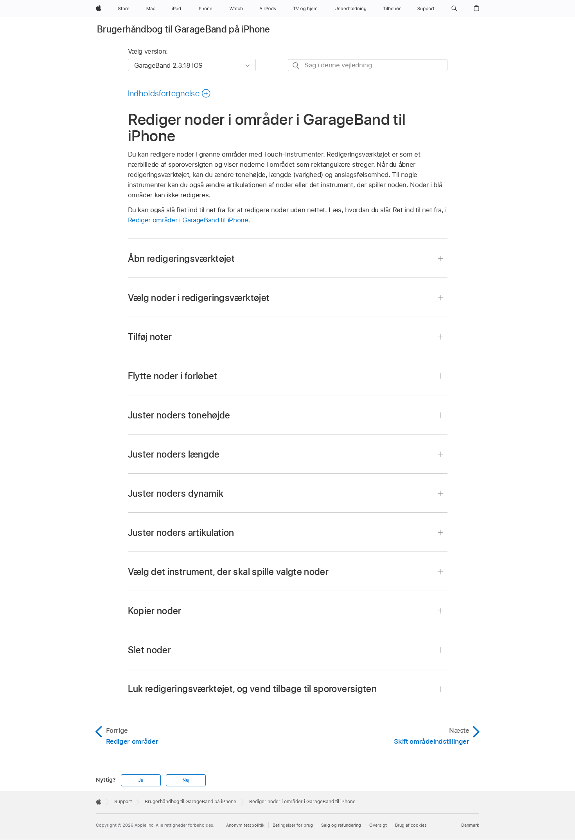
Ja (141, 780)
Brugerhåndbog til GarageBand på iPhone (183, 29)
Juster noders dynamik (176, 493)
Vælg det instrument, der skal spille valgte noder (228, 571)
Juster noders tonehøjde (179, 415)
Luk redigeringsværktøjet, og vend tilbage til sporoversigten (252, 688)
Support (123, 801)
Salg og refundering (341, 825)
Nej (185, 780)
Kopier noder (154, 610)
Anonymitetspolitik (245, 825)
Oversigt (378, 825)
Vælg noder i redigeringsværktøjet (199, 297)
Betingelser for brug (293, 825)
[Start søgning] (296, 65)
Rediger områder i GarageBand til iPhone (188, 220)
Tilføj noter (150, 336)
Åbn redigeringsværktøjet (181, 258)
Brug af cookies (411, 825)
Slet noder (149, 650)
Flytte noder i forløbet (172, 376)
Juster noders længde (174, 454)
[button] (454, 8)
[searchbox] (367, 65)
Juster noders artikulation (181, 532)
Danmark (470, 825)
